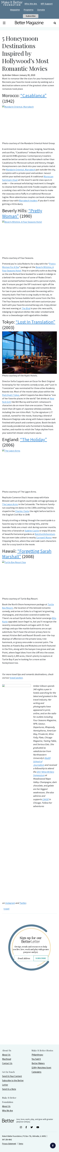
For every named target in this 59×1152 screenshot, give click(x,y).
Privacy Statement (9, 1143)
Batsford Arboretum (45, 534)
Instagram (10, 903)
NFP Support (47, 3)
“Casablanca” (33, 95)
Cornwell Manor (44, 537)
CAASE (45, 799)
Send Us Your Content (12, 1076)
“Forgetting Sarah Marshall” (26, 553)
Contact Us (7, 1063)
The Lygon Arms (10, 504)
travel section (16, 677)
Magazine (15, 9)
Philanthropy (37, 1054)
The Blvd (26, 308)
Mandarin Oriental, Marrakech (20, 169)
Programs (28, 9)
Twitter (22, 903)
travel (6, 908)
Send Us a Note (9, 1089)
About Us (6, 1054)
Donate (41, 9)
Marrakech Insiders (28, 200)
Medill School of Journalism (41, 761)
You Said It (36, 1059)
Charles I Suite (22, 511)
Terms (20, 1143)
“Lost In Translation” (35, 322)
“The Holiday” (33, 439)
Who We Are (7, 1110)
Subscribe (41, 958)
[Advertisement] (29, 1014)
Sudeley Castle (32, 530)
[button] (4, 23)
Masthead (6, 1059)
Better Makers (38, 1063)
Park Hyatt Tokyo (10, 395)
